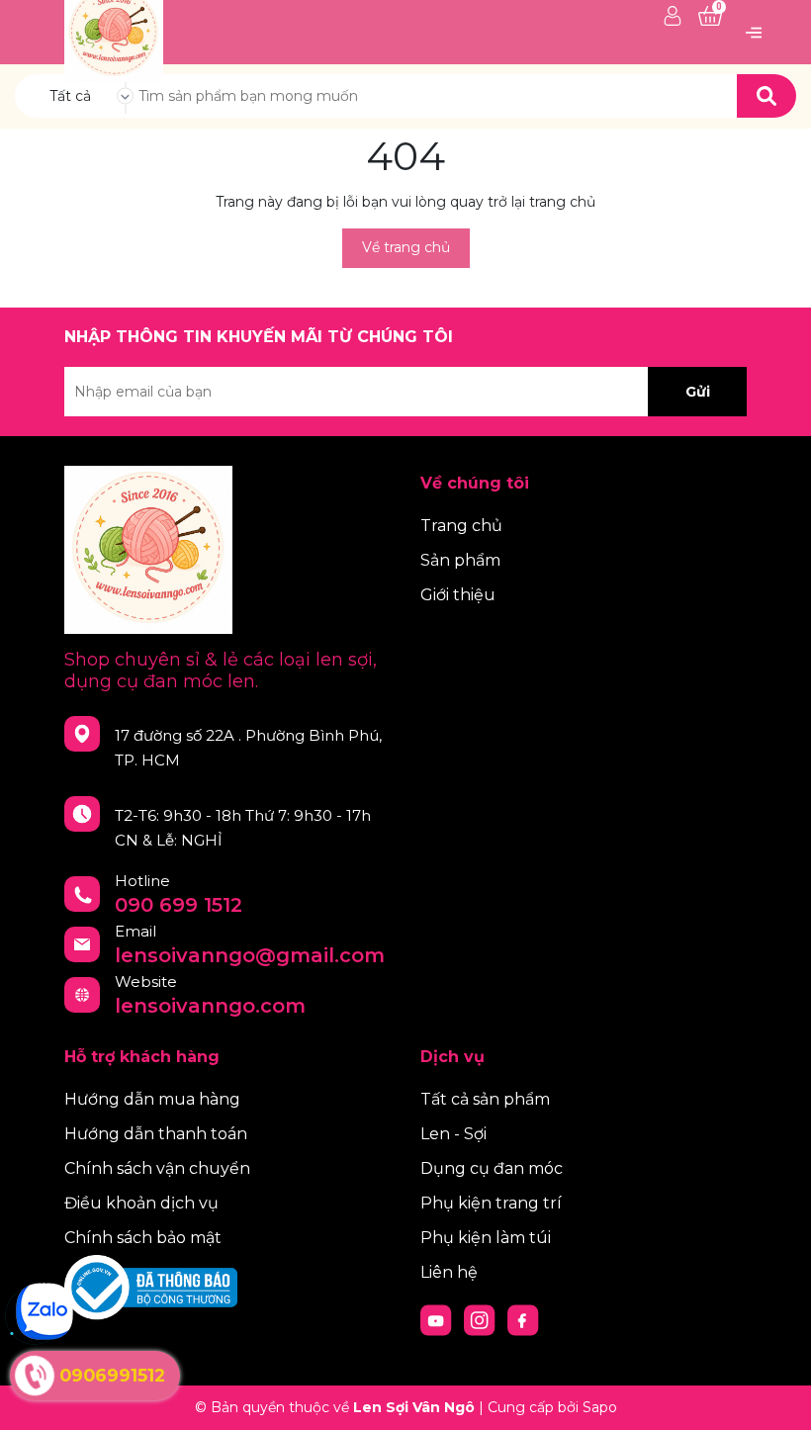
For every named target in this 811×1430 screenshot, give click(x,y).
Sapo (600, 1407)
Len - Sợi (453, 1133)
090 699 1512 (178, 905)
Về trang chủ (406, 247)
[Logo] (113, 31)
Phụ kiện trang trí (491, 1203)
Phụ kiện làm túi (485, 1237)
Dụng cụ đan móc (491, 1168)
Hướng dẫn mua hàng (152, 1099)
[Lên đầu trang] (776, 1395)
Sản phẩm (460, 560)
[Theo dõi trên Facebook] (523, 1319)
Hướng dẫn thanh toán (155, 1133)
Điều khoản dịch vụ (141, 1203)
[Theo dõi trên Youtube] (438, 1319)
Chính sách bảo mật (143, 1237)
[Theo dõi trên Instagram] (481, 1319)
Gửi (697, 392)
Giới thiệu (458, 594)
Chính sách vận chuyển (157, 1168)
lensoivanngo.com (210, 1006)
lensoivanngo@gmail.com (250, 955)
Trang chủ (461, 525)
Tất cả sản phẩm (485, 1099)
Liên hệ (449, 1272)
